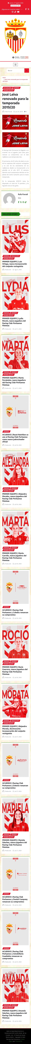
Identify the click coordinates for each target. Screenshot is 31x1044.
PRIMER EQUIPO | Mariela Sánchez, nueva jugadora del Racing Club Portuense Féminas (14, 843)
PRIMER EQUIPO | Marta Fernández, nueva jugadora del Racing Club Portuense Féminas (14, 381)
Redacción (8, 269)
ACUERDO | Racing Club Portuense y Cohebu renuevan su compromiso (15, 612)
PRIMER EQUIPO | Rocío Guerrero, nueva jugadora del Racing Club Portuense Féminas (15, 670)
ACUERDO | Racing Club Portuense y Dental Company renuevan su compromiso (15, 899)
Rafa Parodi (8, 111)
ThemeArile (18, 1041)
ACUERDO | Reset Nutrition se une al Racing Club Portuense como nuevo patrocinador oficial (15, 438)
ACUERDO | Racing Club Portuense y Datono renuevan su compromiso (15, 785)
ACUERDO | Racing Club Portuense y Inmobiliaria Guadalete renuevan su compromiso (12, 955)
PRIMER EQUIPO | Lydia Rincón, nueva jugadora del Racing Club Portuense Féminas (14, 322)
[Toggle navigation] (15, 64)
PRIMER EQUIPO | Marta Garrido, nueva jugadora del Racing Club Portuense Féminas (14, 556)
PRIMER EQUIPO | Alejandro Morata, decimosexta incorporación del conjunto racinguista (14, 729)
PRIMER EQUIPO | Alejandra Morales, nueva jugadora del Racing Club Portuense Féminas (14, 497)
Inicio (4, 77)
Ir (26, 70)
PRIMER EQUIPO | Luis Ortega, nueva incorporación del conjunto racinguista (14, 263)
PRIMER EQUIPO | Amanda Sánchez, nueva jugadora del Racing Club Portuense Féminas (14, 1014)
